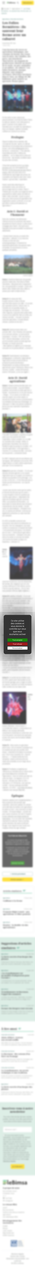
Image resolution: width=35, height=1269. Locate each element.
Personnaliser (17, 648)
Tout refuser (17, 644)
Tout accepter (17, 640)
